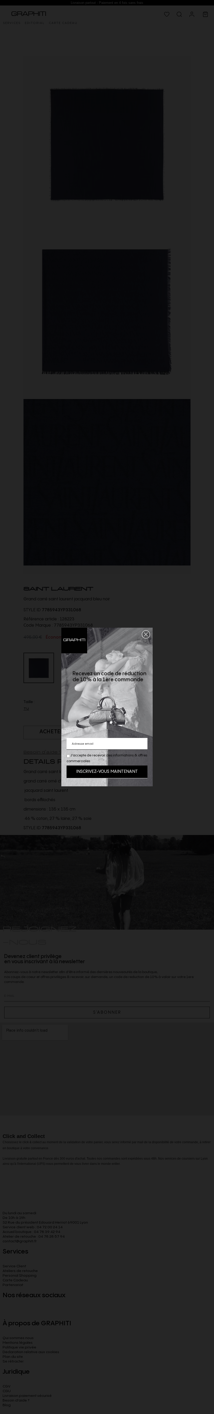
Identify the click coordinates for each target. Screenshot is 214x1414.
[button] (146, 634)
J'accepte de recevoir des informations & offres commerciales (107, 758)
